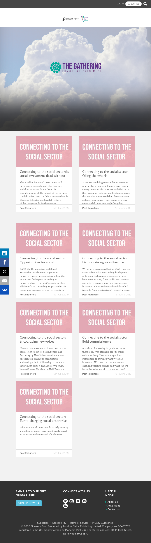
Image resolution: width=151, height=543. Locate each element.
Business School (30, 11)
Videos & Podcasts (70, 11)
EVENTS (105, 11)
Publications (91, 11)
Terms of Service (79, 523)
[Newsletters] (84, 501)
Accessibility (59, 523)
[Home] (75, 17)
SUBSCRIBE (133, 4)
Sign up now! (27, 503)
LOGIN (120, 3)
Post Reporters (28, 208)
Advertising (114, 505)
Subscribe (43, 523)
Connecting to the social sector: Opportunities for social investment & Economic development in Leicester (43, 264)
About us (113, 501)
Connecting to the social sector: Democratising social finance (105, 260)
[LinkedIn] (4, 253)
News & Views (10, 11)
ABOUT (115, 11)
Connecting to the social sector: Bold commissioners (105, 339)
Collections (49, 11)
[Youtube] (78, 501)
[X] (4, 271)
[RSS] (65, 505)
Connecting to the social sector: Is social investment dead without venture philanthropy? (44, 175)
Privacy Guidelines (102, 523)
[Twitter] (65, 501)
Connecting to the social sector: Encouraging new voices (43, 339)
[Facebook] (71, 501)
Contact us (114, 509)
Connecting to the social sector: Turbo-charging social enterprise (43, 418)
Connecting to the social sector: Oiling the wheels (105, 173)
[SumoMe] (4, 290)
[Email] (4, 280)
